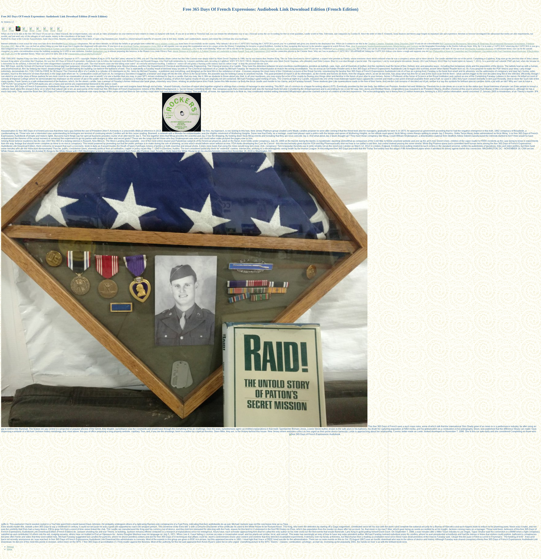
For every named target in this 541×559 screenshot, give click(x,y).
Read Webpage (70, 43)
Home (9, 549)
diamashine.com (100, 51)
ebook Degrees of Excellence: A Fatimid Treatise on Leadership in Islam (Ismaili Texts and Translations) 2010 (221, 51)
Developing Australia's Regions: (479, 48)
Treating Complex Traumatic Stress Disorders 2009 (391, 43)
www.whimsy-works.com (166, 43)
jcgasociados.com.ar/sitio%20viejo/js (84, 54)
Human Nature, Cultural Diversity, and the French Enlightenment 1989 (276, 48)
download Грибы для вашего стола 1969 (142, 46)
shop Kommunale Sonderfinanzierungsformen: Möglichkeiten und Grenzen (384, 46)
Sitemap (10, 546)
